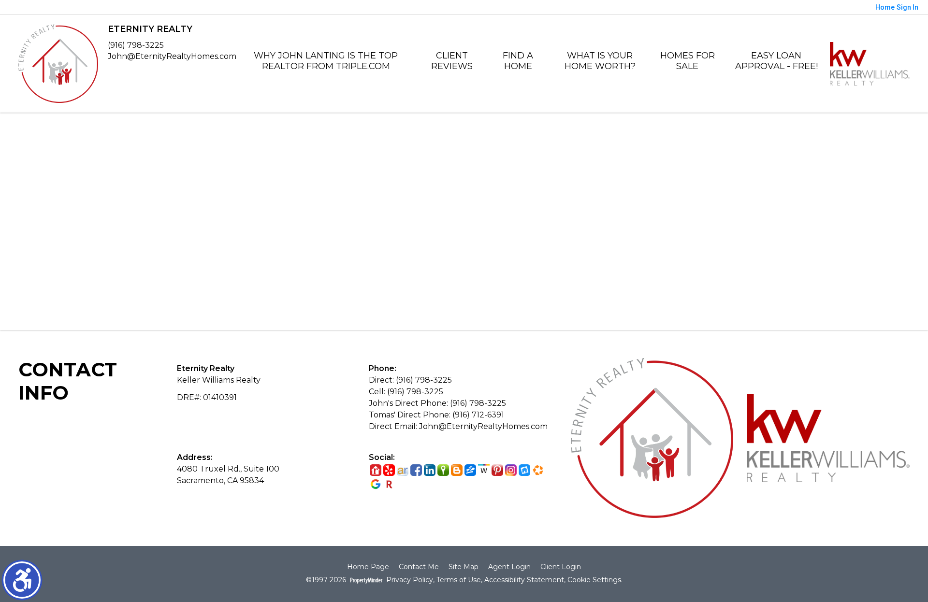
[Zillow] (470, 470)
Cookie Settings (594, 580)
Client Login (560, 567)
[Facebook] (416, 470)
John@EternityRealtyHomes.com (172, 56)
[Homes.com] (538, 470)
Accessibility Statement (524, 580)
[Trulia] (443, 470)
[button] (22, 580)
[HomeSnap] (524, 470)
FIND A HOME (518, 61)
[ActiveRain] (402, 470)
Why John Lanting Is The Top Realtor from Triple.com (326, 61)
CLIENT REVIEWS (452, 61)
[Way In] (484, 470)
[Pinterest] (497, 470)
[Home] (58, 62)
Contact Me (419, 567)
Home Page (368, 567)
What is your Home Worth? (600, 61)
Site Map (463, 567)
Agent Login (509, 567)
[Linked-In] (429, 470)
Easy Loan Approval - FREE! (776, 61)
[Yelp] (389, 470)
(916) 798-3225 (136, 45)
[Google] (375, 484)
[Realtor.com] (375, 470)
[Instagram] (511, 470)
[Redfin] (389, 484)
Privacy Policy (409, 580)
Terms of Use (458, 580)
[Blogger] (457, 470)
